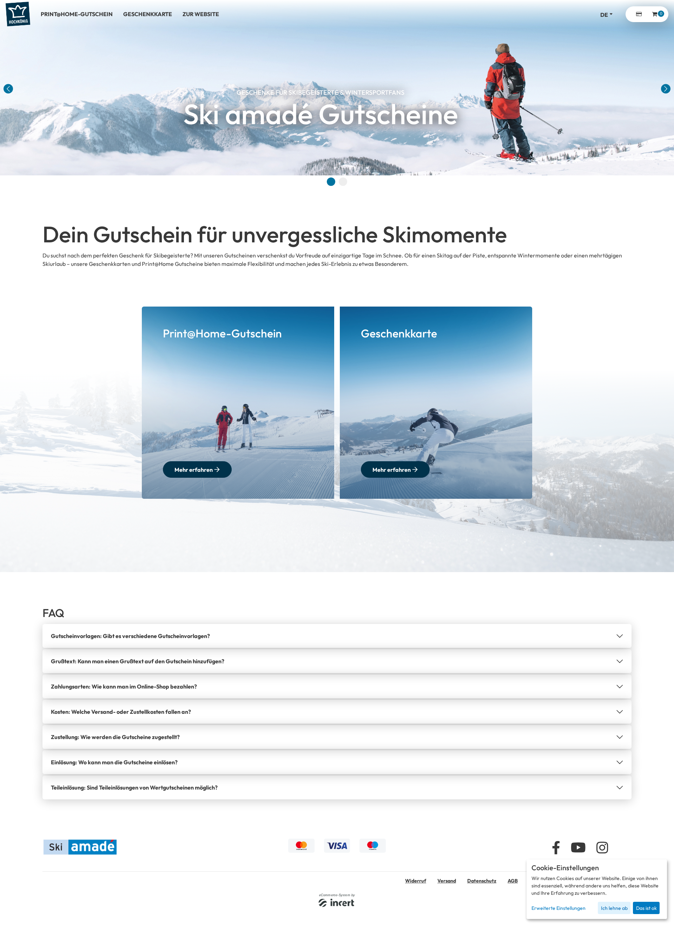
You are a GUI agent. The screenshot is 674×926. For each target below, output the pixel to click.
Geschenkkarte (147, 14)
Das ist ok (646, 908)
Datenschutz (481, 881)
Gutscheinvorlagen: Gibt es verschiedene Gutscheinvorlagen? (130, 635)
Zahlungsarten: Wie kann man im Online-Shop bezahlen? (124, 686)
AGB (513, 881)
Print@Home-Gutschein (77, 14)
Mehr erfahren (193, 469)
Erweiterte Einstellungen (558, 908)
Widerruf (415, 881)
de (604, 14)
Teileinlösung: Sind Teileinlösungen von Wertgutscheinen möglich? (134, 787)
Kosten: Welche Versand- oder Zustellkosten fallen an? (121, 711)
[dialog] (597, 889)
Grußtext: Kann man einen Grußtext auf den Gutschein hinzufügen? (137, 661)
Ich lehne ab (614, 908)
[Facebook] (556, 848)
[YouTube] (578, 848)
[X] (625, 848)
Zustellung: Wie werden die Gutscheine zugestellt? (115, 736)
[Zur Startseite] (18, 14)
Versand (446, 881)
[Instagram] (602, 848)
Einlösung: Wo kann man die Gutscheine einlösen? (114, 762)
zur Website (201, 14)
